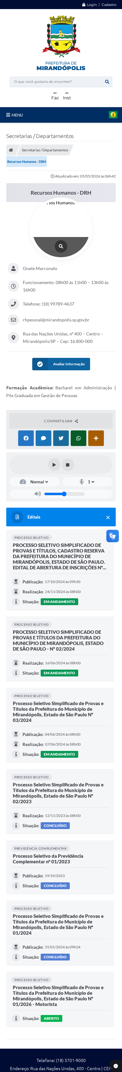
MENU (17, 115)
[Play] (54, 464)
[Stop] (68, 464)
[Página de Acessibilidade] (101, 13)
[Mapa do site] (90, 13)
